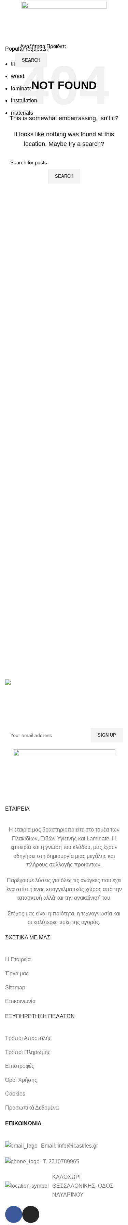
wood (17, 76)
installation (24, 100)
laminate (21, 88)
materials (22, 113)
